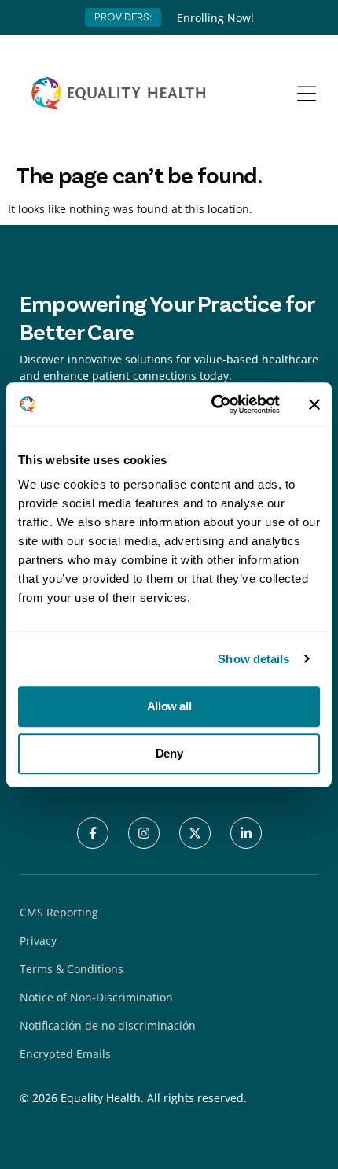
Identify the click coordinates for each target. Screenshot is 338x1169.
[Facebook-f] (92, 833)
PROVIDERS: (123, 17)
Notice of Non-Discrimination (96, 997)
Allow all (169, 706)
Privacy (38, 940)
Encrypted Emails (65, 1053)
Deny (169, 753)
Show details (253, 659)
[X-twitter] (195, 833)
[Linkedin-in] (246, 833)
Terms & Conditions (71, 968)
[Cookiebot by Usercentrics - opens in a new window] (212, 404)
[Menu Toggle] (306, 93)
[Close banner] (314, 404)
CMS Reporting (59, 912)
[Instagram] (144, 833)
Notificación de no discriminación (108, 1025)
